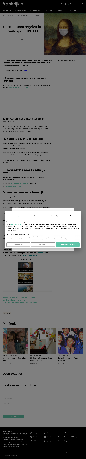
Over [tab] (71, 216)
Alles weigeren (18, 244)
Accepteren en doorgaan (67, 244)
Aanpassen (42, 244)
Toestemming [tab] (15, 216)
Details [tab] (33, 216)
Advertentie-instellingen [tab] (52, 216)
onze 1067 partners (16, 224)
